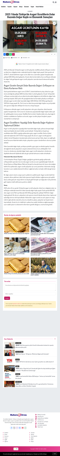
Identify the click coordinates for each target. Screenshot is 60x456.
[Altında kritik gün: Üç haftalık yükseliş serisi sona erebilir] (16, 265)
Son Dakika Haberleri (42, 425)
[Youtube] (22, 428)
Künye (32, 441)
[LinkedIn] (20, 428)
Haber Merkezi (7, 57)
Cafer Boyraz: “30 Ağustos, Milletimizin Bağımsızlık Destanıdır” (32, 354)
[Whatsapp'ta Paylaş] (10, 54)
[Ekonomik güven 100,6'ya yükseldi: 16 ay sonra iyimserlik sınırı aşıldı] (43, 245)
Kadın (32, 439)
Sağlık (5, 439)
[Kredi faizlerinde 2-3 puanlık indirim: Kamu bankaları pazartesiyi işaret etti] (43, 225)
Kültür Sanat (18, 381)
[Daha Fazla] (13, 54)
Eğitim (17, 366)
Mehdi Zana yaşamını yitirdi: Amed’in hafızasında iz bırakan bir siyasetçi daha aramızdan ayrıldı (34, 346)
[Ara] (53, 2)
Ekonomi (26, 6)
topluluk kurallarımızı (17, 303)
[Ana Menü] (55, 2)
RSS (17, 449)
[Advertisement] (30, 323)
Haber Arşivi (40, 427)
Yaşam (32, 6)
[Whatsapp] (25, 428)
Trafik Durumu (41, 420)
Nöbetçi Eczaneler (41, 414)
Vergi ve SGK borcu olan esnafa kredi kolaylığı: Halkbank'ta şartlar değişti (14, 254)
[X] (14, 428)
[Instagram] (17, 428)
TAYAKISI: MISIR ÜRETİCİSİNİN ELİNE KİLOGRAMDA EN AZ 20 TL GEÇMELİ (42, 274)
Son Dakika (18, 343)
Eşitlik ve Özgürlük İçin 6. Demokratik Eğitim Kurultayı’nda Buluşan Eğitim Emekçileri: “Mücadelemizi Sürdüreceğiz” (35, 369)
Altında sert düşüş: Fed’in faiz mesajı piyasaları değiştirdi (16, 233)
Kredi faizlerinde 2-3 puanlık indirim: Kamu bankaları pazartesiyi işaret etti (42, 234)
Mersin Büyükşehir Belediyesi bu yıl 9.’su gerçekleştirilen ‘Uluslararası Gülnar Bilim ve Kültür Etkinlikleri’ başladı (34, 385)
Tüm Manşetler (41, 423)
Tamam (54, 453)
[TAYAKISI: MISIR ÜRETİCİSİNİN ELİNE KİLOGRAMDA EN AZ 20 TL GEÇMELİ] (43, 265)
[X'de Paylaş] (7, 54)
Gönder (7, 298)
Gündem (3, 6)
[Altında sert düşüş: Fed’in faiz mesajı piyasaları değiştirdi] (16, 225)
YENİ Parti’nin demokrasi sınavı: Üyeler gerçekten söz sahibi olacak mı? (35, 362)
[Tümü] (55, 339)
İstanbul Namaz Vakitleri (43, 418)
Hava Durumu (41, 416)
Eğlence (6, 441)
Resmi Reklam (39, 6)
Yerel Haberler (34, 436)
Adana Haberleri (19, 351)
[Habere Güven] (11, 2)
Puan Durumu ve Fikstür (43, 421)
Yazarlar (9, 6)
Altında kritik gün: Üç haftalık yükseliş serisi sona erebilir (16, 273)
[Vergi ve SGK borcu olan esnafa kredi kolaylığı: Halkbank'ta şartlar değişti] (16, 245)
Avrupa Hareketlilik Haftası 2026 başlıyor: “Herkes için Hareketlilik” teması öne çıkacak (35, 377)
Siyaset (15, 6)
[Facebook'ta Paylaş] (5, 54)
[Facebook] (11, 428)
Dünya (20, 6)
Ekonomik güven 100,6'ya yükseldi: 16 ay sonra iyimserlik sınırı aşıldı (41, 254)
